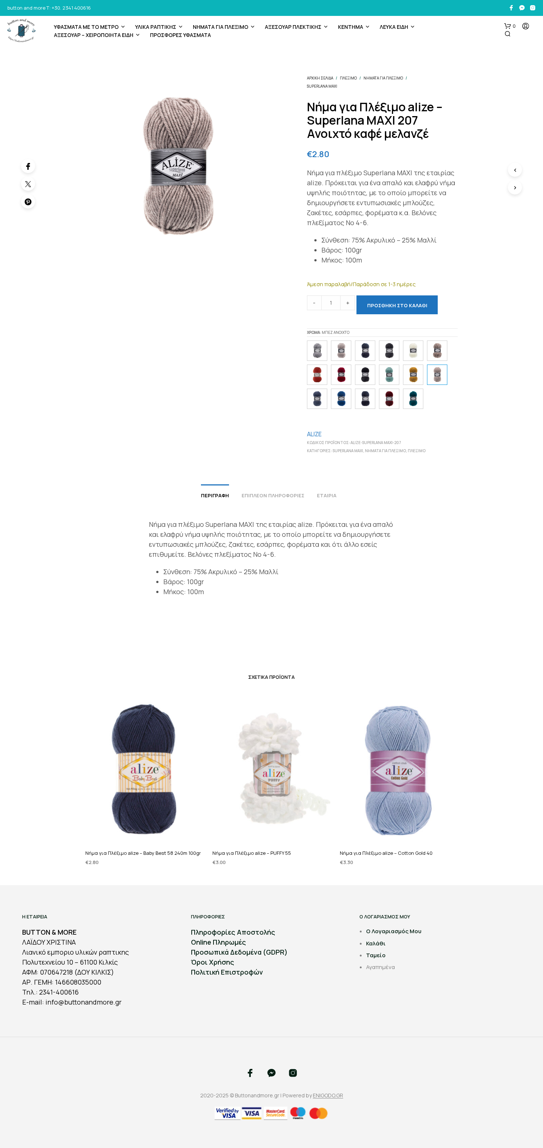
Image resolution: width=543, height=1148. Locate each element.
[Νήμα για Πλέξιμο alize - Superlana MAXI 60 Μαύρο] (365, 375)
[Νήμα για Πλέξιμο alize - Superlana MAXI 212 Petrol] (413, 399)
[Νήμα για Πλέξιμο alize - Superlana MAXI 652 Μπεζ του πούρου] (341, 351)
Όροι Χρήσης (212, 962)
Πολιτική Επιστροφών (227, 972)
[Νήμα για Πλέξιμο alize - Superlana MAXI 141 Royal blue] (341, 399)
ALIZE (314, 434)
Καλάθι (376, 943)
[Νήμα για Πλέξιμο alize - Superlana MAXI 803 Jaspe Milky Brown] (437, 351)
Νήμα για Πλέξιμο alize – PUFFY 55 (251, 852)
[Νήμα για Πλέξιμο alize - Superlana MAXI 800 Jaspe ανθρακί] (389, 351)
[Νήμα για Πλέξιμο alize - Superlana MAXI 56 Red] (341, 375)
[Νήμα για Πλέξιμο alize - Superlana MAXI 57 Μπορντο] (389, 399)
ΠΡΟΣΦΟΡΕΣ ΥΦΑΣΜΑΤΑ (180, 34)
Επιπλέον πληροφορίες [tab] (273, 495)
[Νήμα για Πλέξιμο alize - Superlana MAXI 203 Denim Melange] (317, 399)
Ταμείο (376, 955)
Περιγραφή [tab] (215, 495)
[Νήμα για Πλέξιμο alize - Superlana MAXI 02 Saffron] (413, 375)
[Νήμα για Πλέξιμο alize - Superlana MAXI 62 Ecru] (413, 351)
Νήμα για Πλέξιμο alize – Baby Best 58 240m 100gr (143, 852)
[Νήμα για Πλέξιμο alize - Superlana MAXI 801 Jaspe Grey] (317, 351)
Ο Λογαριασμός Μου (393, 931)
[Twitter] (28, 184)
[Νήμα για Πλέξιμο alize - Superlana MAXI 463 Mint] (389, 375)
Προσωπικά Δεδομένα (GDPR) (239, 952)
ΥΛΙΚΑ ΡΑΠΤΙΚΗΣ (155, 26)
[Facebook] (28, 166)
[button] (510, 26)
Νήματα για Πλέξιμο (220, 26)
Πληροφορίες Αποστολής (233, 932)
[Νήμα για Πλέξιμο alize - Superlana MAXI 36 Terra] (317, 375)
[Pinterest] (28, 201)
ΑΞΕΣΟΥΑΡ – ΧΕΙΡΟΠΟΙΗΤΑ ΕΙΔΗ (93, 34)
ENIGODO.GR (328, 1095)
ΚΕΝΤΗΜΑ (350, 26)
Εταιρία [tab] (327, 495)
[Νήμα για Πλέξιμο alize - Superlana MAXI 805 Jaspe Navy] (365, 351)
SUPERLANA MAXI (322, 86)
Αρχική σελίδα (320, 78)
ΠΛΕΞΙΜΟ (348, 78)
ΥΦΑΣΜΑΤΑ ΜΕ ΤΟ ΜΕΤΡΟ (86, 26)
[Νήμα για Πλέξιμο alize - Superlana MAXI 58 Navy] (365, 399)
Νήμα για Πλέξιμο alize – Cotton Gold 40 (386, 852)
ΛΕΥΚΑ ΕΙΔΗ (394, 26)
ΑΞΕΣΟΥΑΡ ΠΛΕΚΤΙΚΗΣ (293, 26)
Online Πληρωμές (218, 942)
